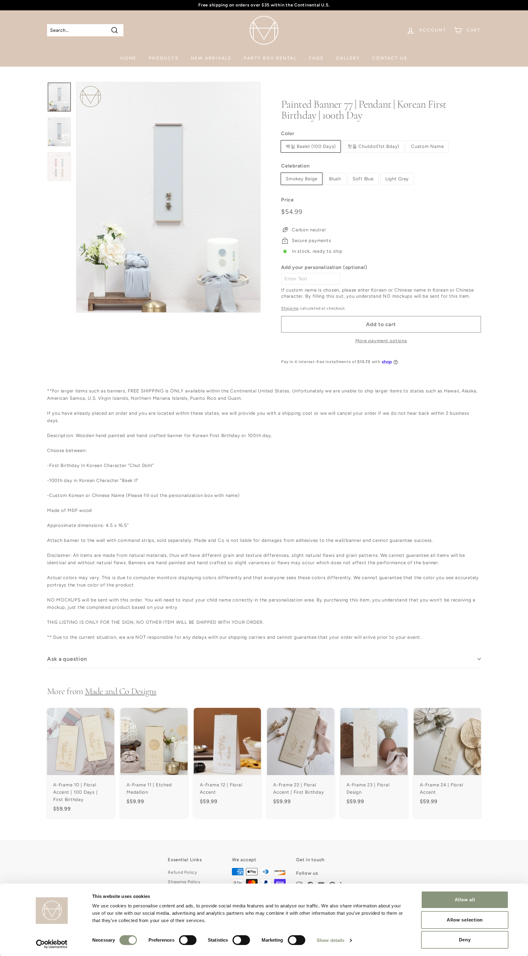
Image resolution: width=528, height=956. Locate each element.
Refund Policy (182, 872)
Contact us (390, 58)
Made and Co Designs (120, 691)
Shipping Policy (184, 881)
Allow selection (465, 919)
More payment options (381, 341)
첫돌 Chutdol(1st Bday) (373, 146)
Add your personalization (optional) (324, 267)
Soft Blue (363, 179)
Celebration (295, 166)
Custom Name (427, 146)
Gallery (348, 58)
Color (288, 133)
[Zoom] (168, 197)
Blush (335, 179)
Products (163, 58)
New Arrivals (211, 58)
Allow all (465, 899)
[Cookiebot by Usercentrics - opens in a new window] (52, 944)
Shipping (290, 308)
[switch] (187, 940)
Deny (465, 939)
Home (128, 58)
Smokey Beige (301, 179)
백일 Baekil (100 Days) (311, 146)
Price (287, 200)
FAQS (316, 58)
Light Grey (397, 179)
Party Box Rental (270, 58)
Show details (330, 940)
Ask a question (67, 659)
